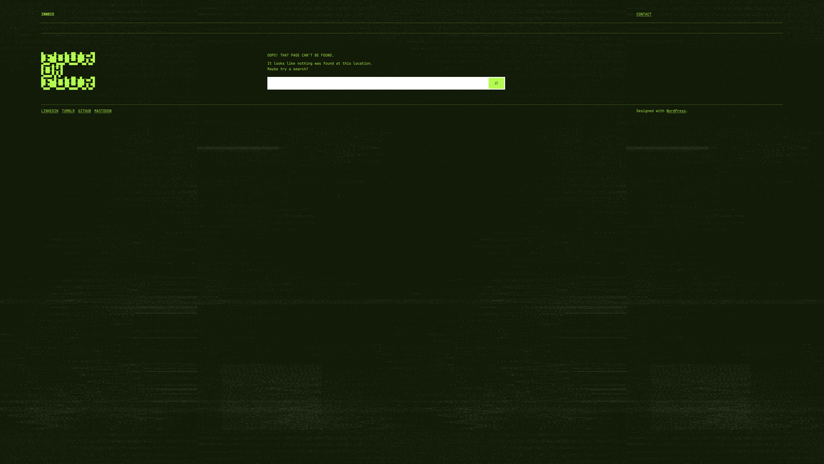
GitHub (84, 110)
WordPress (676, 110)
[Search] (496, 83)
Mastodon (103, 110)
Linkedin (49, 110)
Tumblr (68, 110)
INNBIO (47, 14)
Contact (643, 14)
